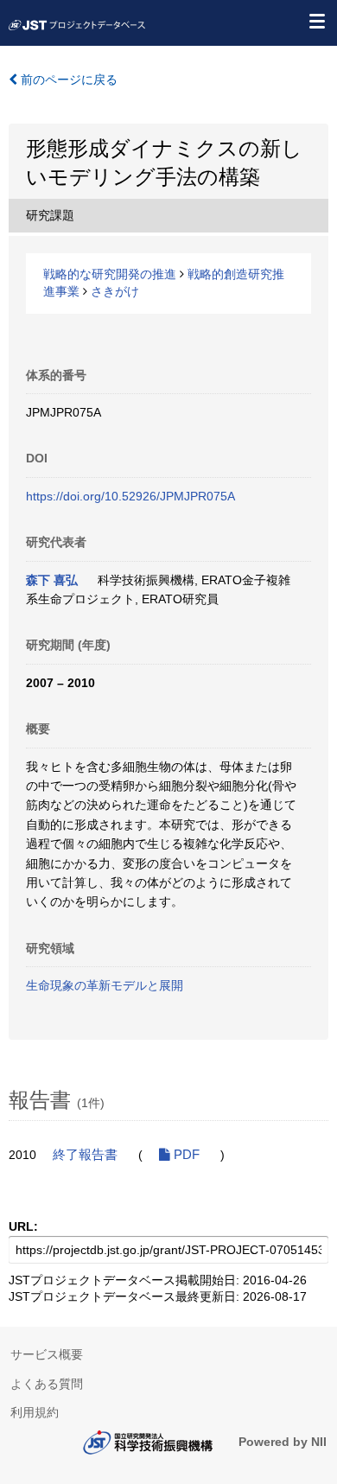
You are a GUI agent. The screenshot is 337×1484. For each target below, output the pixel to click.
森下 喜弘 (52, 580)
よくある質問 (46, 1384)
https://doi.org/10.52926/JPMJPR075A (130, 496)
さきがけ (115, 291)
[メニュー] (316, 21)
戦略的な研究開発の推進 (109, 274)
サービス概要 (46, 1354)
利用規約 (34, 1412)
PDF (185, 1155)
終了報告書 (85, 1155)
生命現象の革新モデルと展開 (104, 985)
